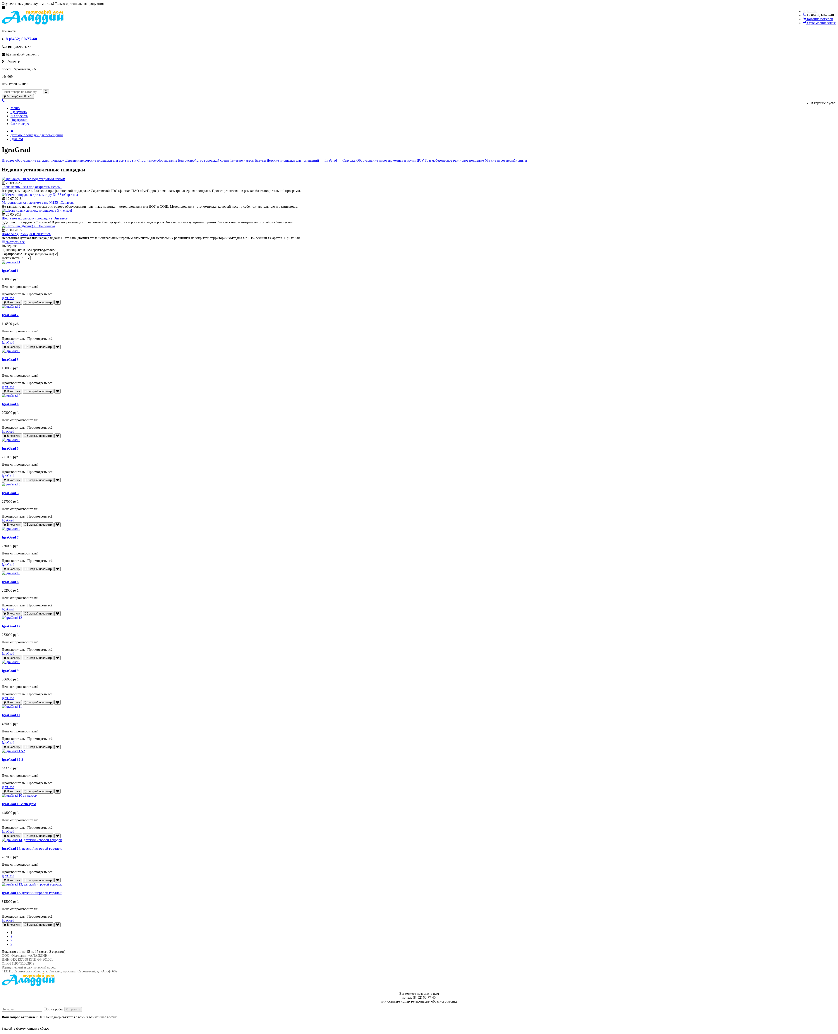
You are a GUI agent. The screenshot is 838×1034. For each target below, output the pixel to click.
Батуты (260, 160)
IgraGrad (16, 139)
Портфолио (18, 120)
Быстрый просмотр (39, 302)
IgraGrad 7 (10, 537)
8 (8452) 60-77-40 (21, 39)
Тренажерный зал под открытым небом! (32, 187)
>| (11, 944)
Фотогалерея (19, 124)
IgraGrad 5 (10, 493)
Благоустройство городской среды (203, 160)
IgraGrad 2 (10, 315)
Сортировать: (12, 254)
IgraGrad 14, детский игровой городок (32, 848)
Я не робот (55, 1009)
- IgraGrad (328, 160)
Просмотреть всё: (40, 294)
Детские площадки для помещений (36, 135)
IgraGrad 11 (11, 715)
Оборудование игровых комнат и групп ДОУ (390, 160)
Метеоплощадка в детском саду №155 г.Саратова (38, 202)
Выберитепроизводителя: (13, 248)
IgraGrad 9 (10, 671)
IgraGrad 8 (10, 582)
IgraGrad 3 (10, 359)
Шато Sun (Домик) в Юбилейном (26, 234)
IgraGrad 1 (10, 271)
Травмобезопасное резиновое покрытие (454, 160)
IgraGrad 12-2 (12, 759)
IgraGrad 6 (10, 448)
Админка (810, 11)
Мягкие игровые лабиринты (506, 160)
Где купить (18, 112)
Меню (15, 108)
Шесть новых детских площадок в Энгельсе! (35, 218)
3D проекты (19, 116)
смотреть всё (15, 242)
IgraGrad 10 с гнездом (19, 804)
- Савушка (346, 160)
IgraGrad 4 (10, 404)
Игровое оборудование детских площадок (33, 160)
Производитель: (14, 294)
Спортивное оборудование (157, 160)
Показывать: (11, 258)
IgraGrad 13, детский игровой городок (32, 893)
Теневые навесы (242, 160)
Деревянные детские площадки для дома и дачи (100, 160)
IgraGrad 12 (11, 626)
